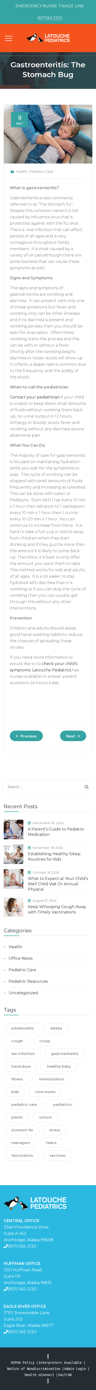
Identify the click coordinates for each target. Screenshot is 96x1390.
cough (17, 1041)
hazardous (21, 1066)
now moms (45, 1092)
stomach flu (22, 1130)
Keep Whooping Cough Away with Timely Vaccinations (57, 909)
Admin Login (75, 1369)
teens (51, 1143)
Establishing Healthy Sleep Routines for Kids (54, 857)
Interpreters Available (60, 1363)
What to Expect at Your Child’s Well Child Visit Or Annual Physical (58, 884)
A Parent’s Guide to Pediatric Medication (56, 832)
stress (54, 1130)
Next (70, 736)
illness (17, 1079)
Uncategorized (23, 993)
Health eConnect (39, 1375)
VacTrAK (65, 1375)
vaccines (57, 1155)
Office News (20, 958)
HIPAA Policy (22, 1363)
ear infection (23, 1053)
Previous (28, 736)
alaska (56, 1028)
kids (15, 1092)
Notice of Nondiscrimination (33, 1369)
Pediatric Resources (28, 981)
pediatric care (24, 1104)
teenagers (20, 1143)
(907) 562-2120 (22, 1246)
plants (17, 1117)
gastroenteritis (65, 1053)
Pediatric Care (41, 171)
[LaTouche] (48, 38)
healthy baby (59, 1066)
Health (21, 171)
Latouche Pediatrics (51, 670)
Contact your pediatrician (35, 397)
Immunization (51, 1079)
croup (44, 1041)
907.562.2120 (49, 18)
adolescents (22, 1028)
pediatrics (62, 1104)
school (45, 1117)
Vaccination (22, 1155)
